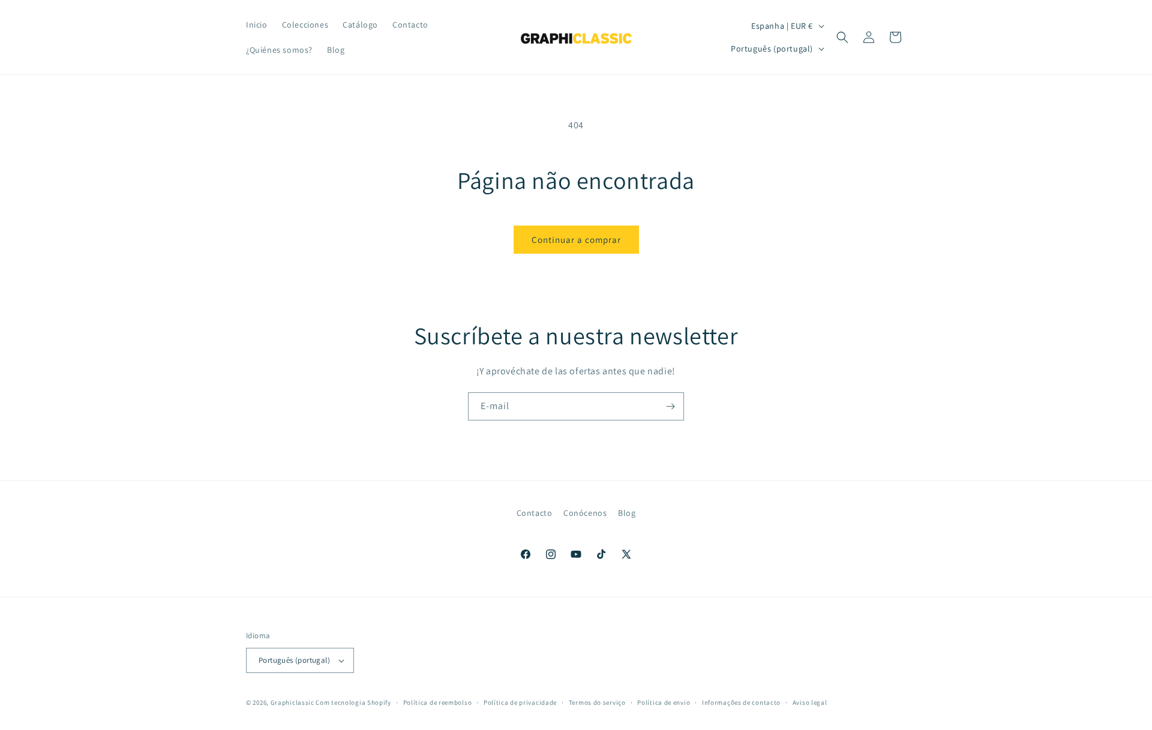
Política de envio (663, 702)
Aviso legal (810, 702)
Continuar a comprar (576, 239)
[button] (842, 37)
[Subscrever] (670, 406)
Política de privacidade (520, 702)
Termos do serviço (597, 702)
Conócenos (585, 512)
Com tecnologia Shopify (353, 702)
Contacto (535, 512)
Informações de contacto (741, 702)
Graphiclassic (292, 702)
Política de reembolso (437, 702)
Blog (626, 512)
